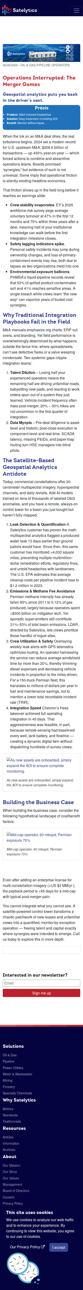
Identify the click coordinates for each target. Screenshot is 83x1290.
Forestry (9, 1086)
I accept (58, 1247)
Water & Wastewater (17, 1074)
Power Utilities (13, 1067)
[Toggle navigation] (76, 10)
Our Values (11, 1178)
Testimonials (12, 1121)
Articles (8, 1137)
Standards (10, 1115)
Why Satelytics (19, 1100)
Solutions (13, 1046)
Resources (14, 1128)
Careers (9, 1197)
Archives (9, 1149)
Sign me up (41, 993)
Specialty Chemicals (17, 1093)
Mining (7, 1080)
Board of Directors (16, 1190)
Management (12, 1184)
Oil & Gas (10, 1055)
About (9, 1156)
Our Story (10, 1171)
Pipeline (8, 1061)
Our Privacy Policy (25, 1246)
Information (11, 1143)
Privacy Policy (13, 1203)
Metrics (8, 1108)
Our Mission (11, 1165)
